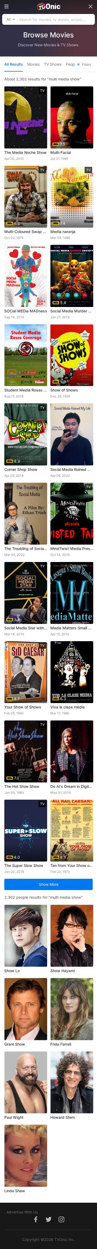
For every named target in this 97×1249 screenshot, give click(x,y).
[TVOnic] (48, 6)
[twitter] (48, 1222)
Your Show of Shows (22, 707)
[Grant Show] (25, 1009)
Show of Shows (64, 390)
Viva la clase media (67, 707)
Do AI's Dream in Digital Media (71, 786)
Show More (48, 884)
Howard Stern (62, 1117)
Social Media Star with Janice (25, 628)
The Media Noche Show (25, 152)
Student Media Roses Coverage (25, 390)
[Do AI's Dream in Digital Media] (71, 751)
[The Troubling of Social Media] (25, 514)
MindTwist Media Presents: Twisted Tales (71, 548)
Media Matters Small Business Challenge (71, 628)
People (72, 64)
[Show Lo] (25, 936)
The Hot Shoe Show (21, 786)
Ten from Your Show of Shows (71, 865)
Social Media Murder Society (71, 311)
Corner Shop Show (20, 469)
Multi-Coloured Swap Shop (25, 231)
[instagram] (61, 1222)
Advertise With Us (22, 1212)
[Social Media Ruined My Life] (71, 434)
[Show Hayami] (71, 936)
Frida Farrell (60, 1044)
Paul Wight (13, 1117)
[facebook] (35, 1222)
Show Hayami (62, 970)
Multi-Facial (60, 152)
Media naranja (62, 231)
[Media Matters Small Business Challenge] (71, 593)
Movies (33, 64)
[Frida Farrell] (71, 1009)
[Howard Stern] (71, 1083)
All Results (13, 64)
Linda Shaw (14, 1190)
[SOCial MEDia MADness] (25, 276)
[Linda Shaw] (25, 1156)
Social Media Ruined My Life (71, 469)
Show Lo (12, 970)
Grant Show (14, 1044)
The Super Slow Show (23, 865)
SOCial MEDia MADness (25, 311)
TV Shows (52, 64)
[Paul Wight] (25, 1083)
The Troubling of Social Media (25, 548)
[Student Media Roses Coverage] (25, 355)
